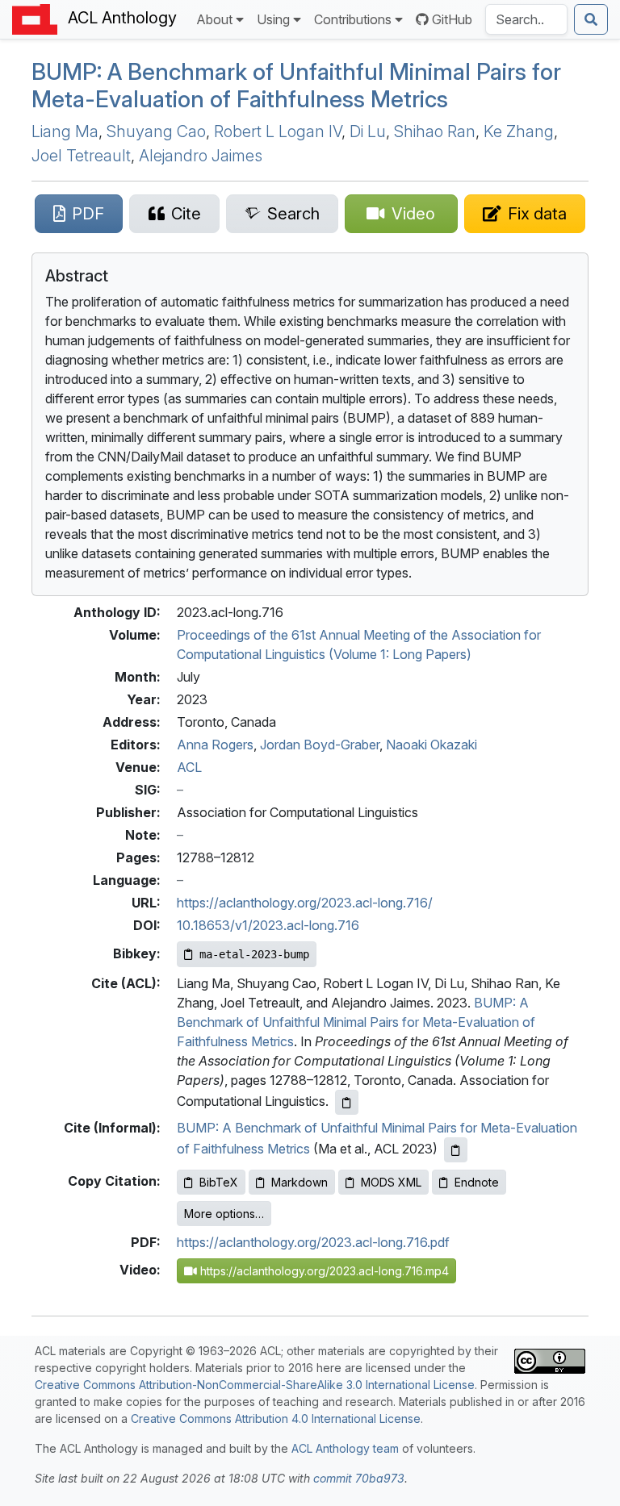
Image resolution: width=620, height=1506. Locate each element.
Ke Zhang (519, 131)
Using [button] (273, 19)
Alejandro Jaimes (200, 155)
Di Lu (368, 131)
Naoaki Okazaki (431, 744)
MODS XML (391, 1182)
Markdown (299, 1182)
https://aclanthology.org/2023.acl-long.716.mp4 (323, 1271)
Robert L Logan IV (277, 131)
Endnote (477, 1182)
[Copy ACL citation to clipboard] (346, 1102)
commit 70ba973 (358, 1478)
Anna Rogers (215, 744)
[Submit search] (591, 19)
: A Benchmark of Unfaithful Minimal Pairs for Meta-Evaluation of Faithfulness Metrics (296, 85)
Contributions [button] (353, 19)
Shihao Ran (434, 131)
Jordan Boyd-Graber (319, 744)
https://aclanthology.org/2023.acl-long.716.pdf (313, 1242)
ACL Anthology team (345, 1448)
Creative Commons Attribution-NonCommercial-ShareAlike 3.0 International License (255, 1384)
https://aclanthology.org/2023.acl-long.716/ (305, 903)
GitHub (452, 19)
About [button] (214, 19)
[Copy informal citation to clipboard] (455, 1149)
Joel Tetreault (81, 155)
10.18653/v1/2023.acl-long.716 (268, 925)
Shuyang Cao (156, 131)
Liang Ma (64, 131)
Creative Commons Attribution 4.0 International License (276, 1418)
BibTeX (218, 1182)
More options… (224, 1213)
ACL (189, 767)
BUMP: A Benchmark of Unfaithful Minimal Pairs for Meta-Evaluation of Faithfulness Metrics (356, 1022)
